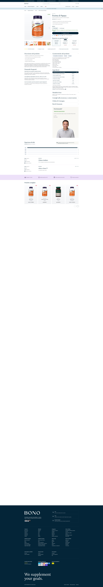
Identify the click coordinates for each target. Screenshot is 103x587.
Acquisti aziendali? (26, 554)
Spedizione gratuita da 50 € (44, 177)
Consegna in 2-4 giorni (29, 177)
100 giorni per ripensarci (75, 177)
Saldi (45, 6)
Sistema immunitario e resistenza (42, 543)
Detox (25, 541)
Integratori (54, 529)
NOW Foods (56, 59)
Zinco (39, 532)
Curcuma (67, 531)
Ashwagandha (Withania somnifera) (70, 530)
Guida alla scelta (67, 6)
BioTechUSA (67, 543)
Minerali (39, 529)
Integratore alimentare (30, 10)
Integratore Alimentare (55, 536)
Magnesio (39, 530)
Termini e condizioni (66, 584)
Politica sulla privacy (72, 584)
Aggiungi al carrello (66, 33)
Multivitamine (26, 530)
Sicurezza (77, 584)
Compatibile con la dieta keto (56, 545)
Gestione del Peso (26, 543)
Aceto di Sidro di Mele (68, 532)
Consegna (53, 553)
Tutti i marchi (67, 545)
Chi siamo (25, 553)
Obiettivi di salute (27, 538)
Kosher (53, 544)
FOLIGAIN (67, 541)
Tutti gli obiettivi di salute (41, 545)
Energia (25, 542)
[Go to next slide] (78, 206)
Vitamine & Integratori (31, 6)
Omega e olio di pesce (55, 530)
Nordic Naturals (68, 542)
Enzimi (36, 10)
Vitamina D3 (26, 531)
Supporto (77, 6)
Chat (55, 115)
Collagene (53, 531)
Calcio (39, 531)
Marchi (42, 6)
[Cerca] (59, 4)
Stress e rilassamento (41, 542)
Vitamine (26, 529)
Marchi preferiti (68, 538)
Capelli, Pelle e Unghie (27, 545)
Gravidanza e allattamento (41, 544)
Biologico (53, 541)
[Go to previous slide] (75, 206)
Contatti (73, 6)
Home (25, 6)
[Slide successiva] (49, 28)
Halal (52, 542)
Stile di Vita (54, 538)
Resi (52, 555)
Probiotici (53, 532)
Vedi (55, 8)
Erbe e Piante (68, 529)
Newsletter (39, 555)
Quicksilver (67, 544)
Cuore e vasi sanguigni (27, 544)
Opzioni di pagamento (55, 554)
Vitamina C (25, 532)
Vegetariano (53, 543)
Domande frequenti (40, 554)
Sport (37, 6)
